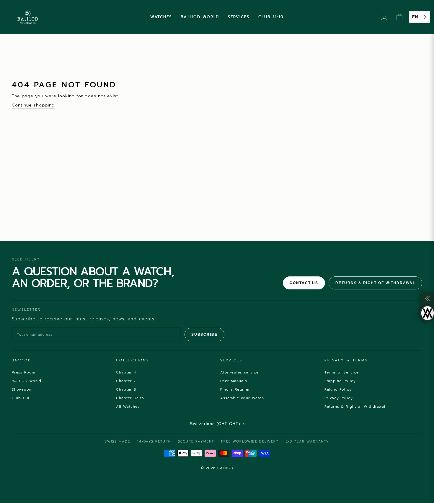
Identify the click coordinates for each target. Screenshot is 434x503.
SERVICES (238, 17)
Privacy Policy (338, 398)
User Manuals (233, 381)
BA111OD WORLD (200, 17)
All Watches (128, 406)
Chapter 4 (126, 372)
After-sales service (239, 372)
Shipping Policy (340, 381)
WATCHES (161, 17)
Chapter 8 (126, 389)
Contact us (304, 283)
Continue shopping (33, 105)
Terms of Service (341, 372)
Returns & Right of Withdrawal (375, 283)
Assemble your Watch (242, 398)
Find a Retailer (235, 389)
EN (415, 17)
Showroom (22, 389)
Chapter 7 (126, 381)
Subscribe (204, 334)
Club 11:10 (21, 398)
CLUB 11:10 (271, 17)
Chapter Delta (130, 398)
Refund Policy (338, 389)
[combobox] (419, 17)
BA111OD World (26, 381)
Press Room (23, 372)
